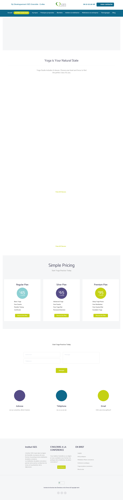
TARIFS (80, 453)
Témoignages (105, 13)
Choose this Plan (22, 316)
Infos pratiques (82, 457)
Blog (113, 13)
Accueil (10, 13)
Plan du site (81, 469)
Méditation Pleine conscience (86, 460)
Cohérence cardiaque (83, 463)
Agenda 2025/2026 (21, 13)
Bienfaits (60, 13)
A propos (35, 13)
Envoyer (61, 370)
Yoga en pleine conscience (85, 466)
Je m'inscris (61, 467)
